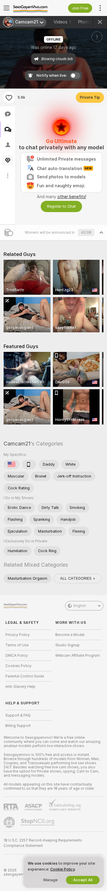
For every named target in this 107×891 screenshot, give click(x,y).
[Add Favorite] (9, 97)
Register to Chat (61, 206)
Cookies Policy (18, 666)
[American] (12, 464)
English (79, 606)
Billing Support (18, 726)
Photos (87, 22)
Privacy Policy (17, 635)
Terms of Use (17, 645)
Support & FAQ (18, 715)
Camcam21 (17, 443)
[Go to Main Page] (33, 8)
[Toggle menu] (6, 8)
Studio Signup (67, 645)
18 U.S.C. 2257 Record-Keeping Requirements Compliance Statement (43, 843)
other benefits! (71, 196)
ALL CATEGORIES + (77, 578)
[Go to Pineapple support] (10, 822)
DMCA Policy (16, 655)
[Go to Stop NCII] (38, 822)
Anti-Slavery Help (20, 687)
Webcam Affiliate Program (77, 655)
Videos (62, 22)
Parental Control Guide (24, 676)
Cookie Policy (62, 869)
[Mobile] (29, 464)
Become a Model (69, 635)
